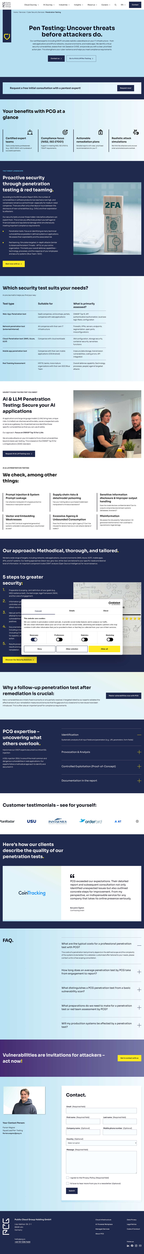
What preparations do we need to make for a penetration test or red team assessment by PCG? (97, 1007)
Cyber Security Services (35, 12)
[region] (61, 821)
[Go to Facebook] (132, 1246)
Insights (77, 5)
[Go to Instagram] (136, 1246)
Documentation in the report (79, 780)
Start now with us (13, 264)
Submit (72, 1191)
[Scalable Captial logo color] (111, 821)
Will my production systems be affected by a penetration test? (97, 1025)
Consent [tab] (38, 611)
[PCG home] (7, 5)
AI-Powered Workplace (104, 1224)
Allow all (104, 649)
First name (70, 1117)
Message (70, 1150)
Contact (135, 5)
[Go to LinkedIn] (128, 1246)
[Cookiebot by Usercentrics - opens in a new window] (110, 603)
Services (22, 12)
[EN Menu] (124, 5)
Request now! (125, 88)
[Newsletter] (140, 1246)
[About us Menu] (96, 5)
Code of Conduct (133, 1229)
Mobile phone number (112, 1128)
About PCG (100, 1234)
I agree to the (82, 1178)
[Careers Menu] (109, 5)
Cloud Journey (30, 5)
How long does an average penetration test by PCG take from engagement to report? (96, 972)
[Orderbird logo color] (50, 821)
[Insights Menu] (82, 5)
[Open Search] (115, 5)
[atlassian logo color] (83, 821)
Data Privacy (131, 1220)
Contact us (55, 58)
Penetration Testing (53, 12)
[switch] (59, 639)
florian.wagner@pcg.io (12, 1133)
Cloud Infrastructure (103, 1220)
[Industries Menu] (69, 5)
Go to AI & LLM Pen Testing (80, 58)
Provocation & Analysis (76, 752)
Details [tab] (72, 611)
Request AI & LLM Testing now (18, 454)
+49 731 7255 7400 (22, 1242)
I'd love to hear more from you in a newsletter (91, 1183)
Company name (73, 1128)
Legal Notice (131, 1224)
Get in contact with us (129, 1058)
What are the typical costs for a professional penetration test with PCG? (96, 945)
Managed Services (102, 1229)
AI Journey (47, 5)
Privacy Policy (89, 1178)
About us (91, 5)
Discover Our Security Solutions (19, 660)
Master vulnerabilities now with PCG (123, 696)
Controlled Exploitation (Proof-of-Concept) (89, 766)
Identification (70, 734)
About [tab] (105, 611)
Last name (107, 1117)
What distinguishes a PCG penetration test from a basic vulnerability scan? (96, 989)
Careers (104, 5)
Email (68, 1106)
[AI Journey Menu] (53, 5)
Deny (40, 649)
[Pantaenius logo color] (17, 821)
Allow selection (72, 649)
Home (16, 12)
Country (69, 1139)
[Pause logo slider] (137, 821)
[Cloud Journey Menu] (38, 5)
